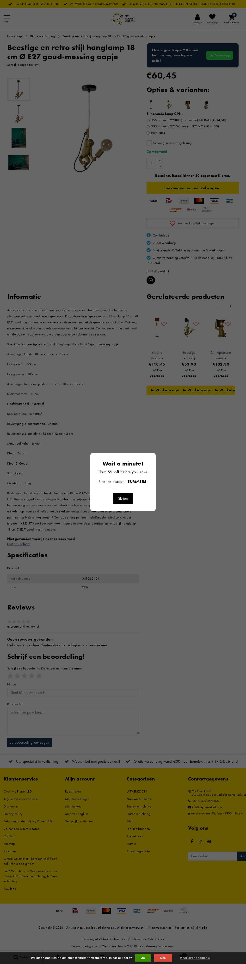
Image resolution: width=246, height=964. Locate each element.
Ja (143, 958)
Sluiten (123, 498)
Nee (163, 958)
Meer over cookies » (195, 958)
